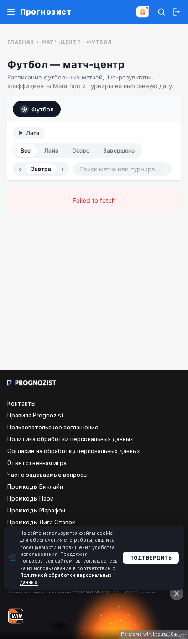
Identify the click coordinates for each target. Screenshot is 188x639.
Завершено (119, 150)
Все (26, 150)
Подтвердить (151, 558)
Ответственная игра (37, 463)
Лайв (51, 150)
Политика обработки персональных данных (70, 439)
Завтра (41, 168)
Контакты (21, 403)
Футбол (42, 109)
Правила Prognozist (35, 415)
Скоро (81, 150)
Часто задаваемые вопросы (47, 474)
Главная (20, 41)
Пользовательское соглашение (53, 427)
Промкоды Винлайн (35, 486)
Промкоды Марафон (36, 510)
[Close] (176, 593)
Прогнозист (45, 12)
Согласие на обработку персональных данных (73, 451)
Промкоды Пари (30, 498)
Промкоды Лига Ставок (41, 522)
